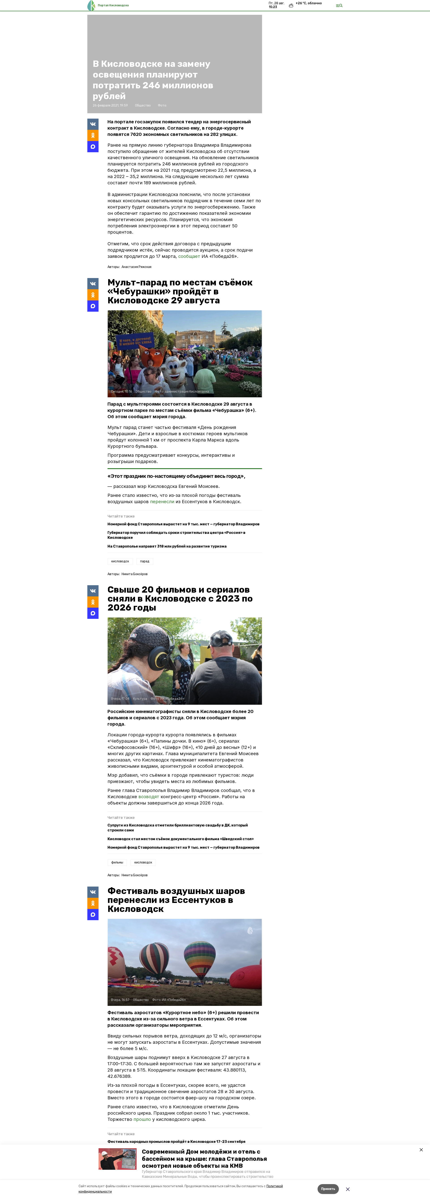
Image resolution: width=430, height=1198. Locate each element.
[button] (118, 1159)
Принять (328, 1189)
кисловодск (120, 561)
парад (144, 561)
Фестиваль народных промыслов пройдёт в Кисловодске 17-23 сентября (176, 1141)
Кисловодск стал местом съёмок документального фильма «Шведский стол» (181, 839)
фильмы (117, 862)
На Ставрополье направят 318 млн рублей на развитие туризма (167, 546)
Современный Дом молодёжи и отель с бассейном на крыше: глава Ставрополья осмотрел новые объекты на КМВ (204, 1158)
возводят (149, 796)
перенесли (163, 501)
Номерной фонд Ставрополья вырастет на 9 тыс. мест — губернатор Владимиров (184, 524)
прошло (142, 1119)
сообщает (190, 256)
